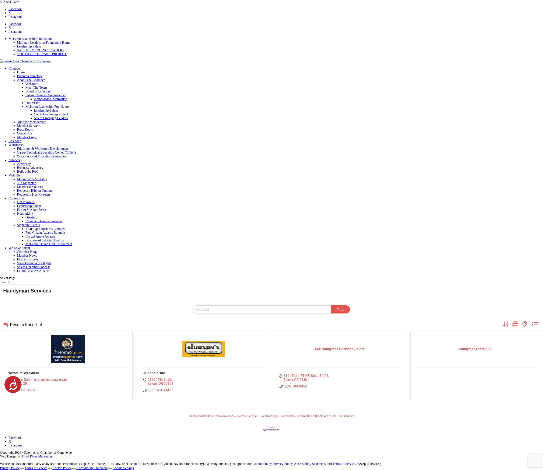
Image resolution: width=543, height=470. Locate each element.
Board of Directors (37, 91)
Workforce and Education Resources (41, 156)
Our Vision (32, 103)
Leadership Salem (29, 46)
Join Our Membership (31, 122)
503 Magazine (26, 183)
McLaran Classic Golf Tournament (48, 244)
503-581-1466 (9, 2)
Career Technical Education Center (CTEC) (46, 152)
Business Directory (29, 76)
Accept (362, 464)
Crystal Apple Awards (40, 236)
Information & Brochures (312, 416)
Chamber (14, 68)
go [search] (342, 309)
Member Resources (30, 187)
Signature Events (28, 225)
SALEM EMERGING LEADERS (40, 50)
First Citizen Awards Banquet (45, 232)
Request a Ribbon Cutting (34, 190)
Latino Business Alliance (33, 271)
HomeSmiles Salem (23, 373)
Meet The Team (36, 87)
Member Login (27, 137)
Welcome (31, 83)
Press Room (25, 129)
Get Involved (26, 202)
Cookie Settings (123, 468)
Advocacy (15, 160)
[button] (5, 325)
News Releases (225, 416)
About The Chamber (31, 80)
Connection (16, 198)
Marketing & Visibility (32, 179)
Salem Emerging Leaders (51, 118)
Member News (27, 255)
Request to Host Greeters (33, 194)
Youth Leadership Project (51, 114)
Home (21, 72)
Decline (374, 464)
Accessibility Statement (309, 464)
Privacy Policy (282, 464)
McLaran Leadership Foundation (30, 39)
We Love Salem (19, 248)
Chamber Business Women (43, 221)
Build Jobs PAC (28, 171)
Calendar (14, 141)
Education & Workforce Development (42, 148)
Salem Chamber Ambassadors (45, 95)
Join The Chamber (342, 416)
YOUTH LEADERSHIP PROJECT (42, 54)
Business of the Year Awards (44, 240)
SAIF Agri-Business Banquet (45, 229)
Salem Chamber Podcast (33, 267)
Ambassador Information (50, 99)
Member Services (28, 125)
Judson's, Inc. (154, 373)
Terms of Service (344, 464)
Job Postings (269, 416)
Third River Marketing (37, 456)
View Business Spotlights (34, 263)
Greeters (31, 217)
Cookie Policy (262, 464)
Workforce (15, 145)
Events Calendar (247, 416)
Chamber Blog (27, 251)
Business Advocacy (30, 167)
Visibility (14, 175)
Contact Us (24, 133)
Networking (25, 213)
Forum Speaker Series (31, 209)
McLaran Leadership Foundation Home (43, 42)
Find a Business (27, 259)
